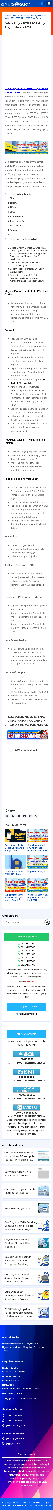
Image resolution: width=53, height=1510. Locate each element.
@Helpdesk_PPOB (16, 1425)
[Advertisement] (26, 60)
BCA (19, 383)
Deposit (9, 330)
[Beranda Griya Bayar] (15, 4)
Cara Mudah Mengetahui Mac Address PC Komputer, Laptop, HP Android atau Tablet (20, 1156)
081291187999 (28, 947)
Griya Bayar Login (36, 871)
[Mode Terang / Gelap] (43, 3)
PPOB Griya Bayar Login (17, 1208)
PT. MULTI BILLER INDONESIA (38, 1505)
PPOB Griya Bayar (33, 18)
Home (7, 15)
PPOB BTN (20, 18)
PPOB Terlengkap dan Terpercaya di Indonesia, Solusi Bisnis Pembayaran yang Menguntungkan (18, 1312)
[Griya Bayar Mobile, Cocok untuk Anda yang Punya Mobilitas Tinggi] (15, 835)
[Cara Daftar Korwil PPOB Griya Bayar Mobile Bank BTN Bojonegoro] (15, 885)
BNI (13, 383)
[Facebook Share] (13, 816)
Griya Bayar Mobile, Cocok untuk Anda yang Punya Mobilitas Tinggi (14, 848)
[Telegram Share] (18, 816)
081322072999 (28, 957)
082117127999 (28, 961)
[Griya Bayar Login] (37, 862)
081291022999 (28, 943)
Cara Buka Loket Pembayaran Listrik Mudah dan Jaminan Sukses (19, 1295)
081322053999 (28, 954)
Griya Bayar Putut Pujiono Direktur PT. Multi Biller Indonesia (18, 1243)
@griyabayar (13, 1443)
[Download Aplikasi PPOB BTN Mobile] (15, 862)
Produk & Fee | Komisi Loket (21, 478)
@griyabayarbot (28, 1013)
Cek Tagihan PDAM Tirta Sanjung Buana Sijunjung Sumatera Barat (18, 1278)
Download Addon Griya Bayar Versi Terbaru (17, 1173)
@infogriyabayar (15, 1438)
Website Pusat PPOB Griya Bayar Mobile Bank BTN (37, 898)
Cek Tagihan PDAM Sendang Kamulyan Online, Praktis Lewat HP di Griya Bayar (20, 1226)
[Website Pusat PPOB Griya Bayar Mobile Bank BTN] (37, 885)
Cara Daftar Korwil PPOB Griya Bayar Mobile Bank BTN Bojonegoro (14, 898)
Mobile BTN (9, 18)
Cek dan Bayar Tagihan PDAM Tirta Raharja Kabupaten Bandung (17, 1260)
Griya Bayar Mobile (36, 15)
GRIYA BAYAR (34, 1502)
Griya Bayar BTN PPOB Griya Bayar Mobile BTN (25, 25)
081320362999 (28, 950)
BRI (44, 379)
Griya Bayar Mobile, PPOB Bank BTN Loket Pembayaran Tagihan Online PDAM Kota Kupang (37, 848)
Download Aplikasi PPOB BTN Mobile (14, 872)
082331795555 (14, 1415)
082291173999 (28, 964)
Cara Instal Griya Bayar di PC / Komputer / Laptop (21, 1191)
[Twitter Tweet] (7, 816)
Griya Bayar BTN (19, 15)
